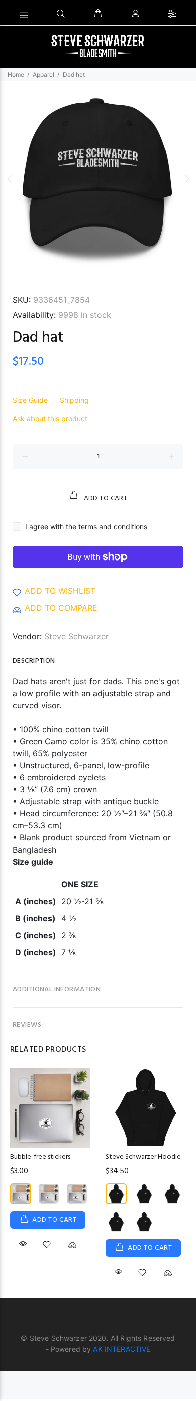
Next (186, 178)
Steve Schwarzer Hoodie (143, 1157)
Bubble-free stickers (40, 1157)
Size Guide (30, 400)
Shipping (74, 400)
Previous (9, 178)
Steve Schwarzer (76, 636)
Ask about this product (50, 418)
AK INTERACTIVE (121, 1349)
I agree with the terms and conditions (86, 526)
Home (16, 74)
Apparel (43, 74)
